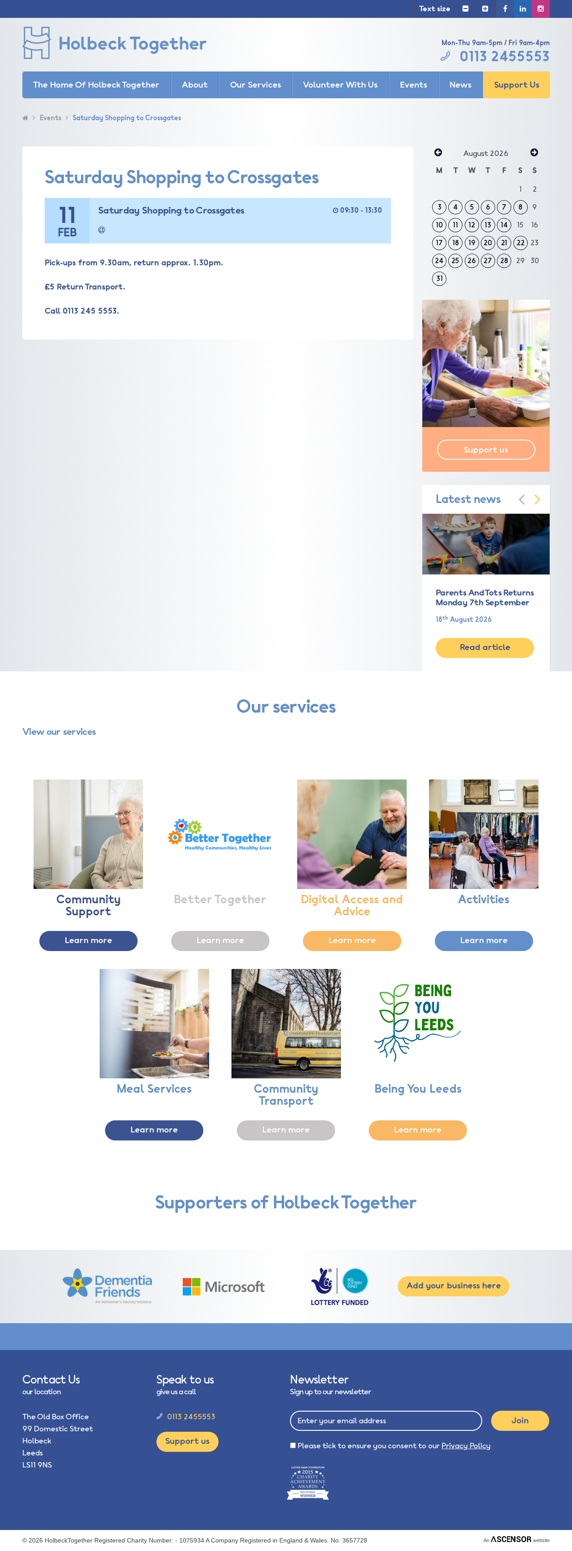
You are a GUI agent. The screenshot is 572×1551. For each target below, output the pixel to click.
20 (488, 243)
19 (471, 243)
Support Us (516, 85)
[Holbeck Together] (127, 45)
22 (521, 243)
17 (439, 243)
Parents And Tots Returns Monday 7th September (485, 598)
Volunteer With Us (340, 85)
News (460, 85)
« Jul (438, 153)
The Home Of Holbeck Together (96, 85)
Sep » (534, 153)
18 (455, 243)
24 (439, 261)
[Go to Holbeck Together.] (25, 118)
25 (455, 261)
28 (504, 261)
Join (520, 1420)
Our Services (255, 85)
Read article (485, 647)
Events (413, 85)
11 (455, 225)
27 (488, 261)
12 (471, 225)
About (195, 85)
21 (504, 243)
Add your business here (454, 1286)
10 (439, 225)
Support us (486, 450)
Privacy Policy (466, 1446)
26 (471, 261)
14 (504, 225)
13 (487, 225)
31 (439, 279)
